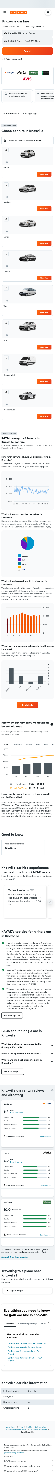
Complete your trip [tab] (27, 1323)
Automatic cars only (14, 59)
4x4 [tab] (37, 744)
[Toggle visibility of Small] (22, 571)
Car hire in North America (36, 1427)
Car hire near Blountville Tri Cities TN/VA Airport (25, 1359)
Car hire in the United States (16, 1429)
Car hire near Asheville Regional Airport (25, 1347)
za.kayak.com (11, 1427)
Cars (21, 1427)
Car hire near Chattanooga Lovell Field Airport (24, 1352)
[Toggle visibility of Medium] (23, 555)
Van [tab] (46, 744)
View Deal (44, 174)
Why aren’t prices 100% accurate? (21, 1471)
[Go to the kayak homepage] (18, 12)
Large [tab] (29, 744)
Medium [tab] (18, 744)
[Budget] (47, 1103)
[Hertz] (47, 1153)
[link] (27, 705)
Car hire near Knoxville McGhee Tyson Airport (27, 1343)
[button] (5, 12)
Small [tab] (6, 744)
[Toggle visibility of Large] (22, 563)
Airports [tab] (10, 1323)
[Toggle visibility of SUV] (21, 559)
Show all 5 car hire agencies (14, 1257)
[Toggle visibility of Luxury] (23, 567)
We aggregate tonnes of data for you (22, 1465)
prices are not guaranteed (14, 1453)
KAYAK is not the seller (15, 1460)
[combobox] (11, 26)
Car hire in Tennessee (38, 1429)
